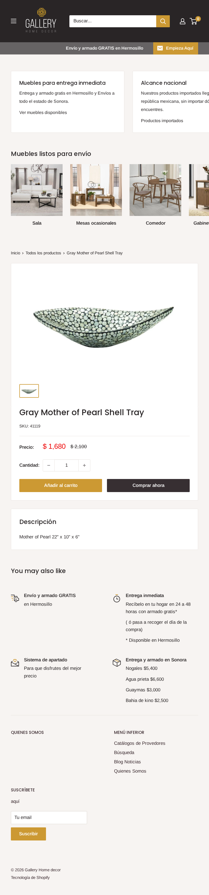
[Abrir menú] (13, 21)
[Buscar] (163, 21)
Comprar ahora (148, 485)
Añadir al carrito (61, 485)
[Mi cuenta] (182, 21)
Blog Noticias (127, 761)
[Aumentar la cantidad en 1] (84, 465)
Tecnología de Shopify (30, 877)
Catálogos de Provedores (139, 743)
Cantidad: (29, 465)
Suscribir (28, 833)
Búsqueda (124, 752)
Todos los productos (43, 253)
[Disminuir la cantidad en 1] (48, 465)
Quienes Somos (130, 771)
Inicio (15, 253)
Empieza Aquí (179, 48)
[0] (193, 21)
